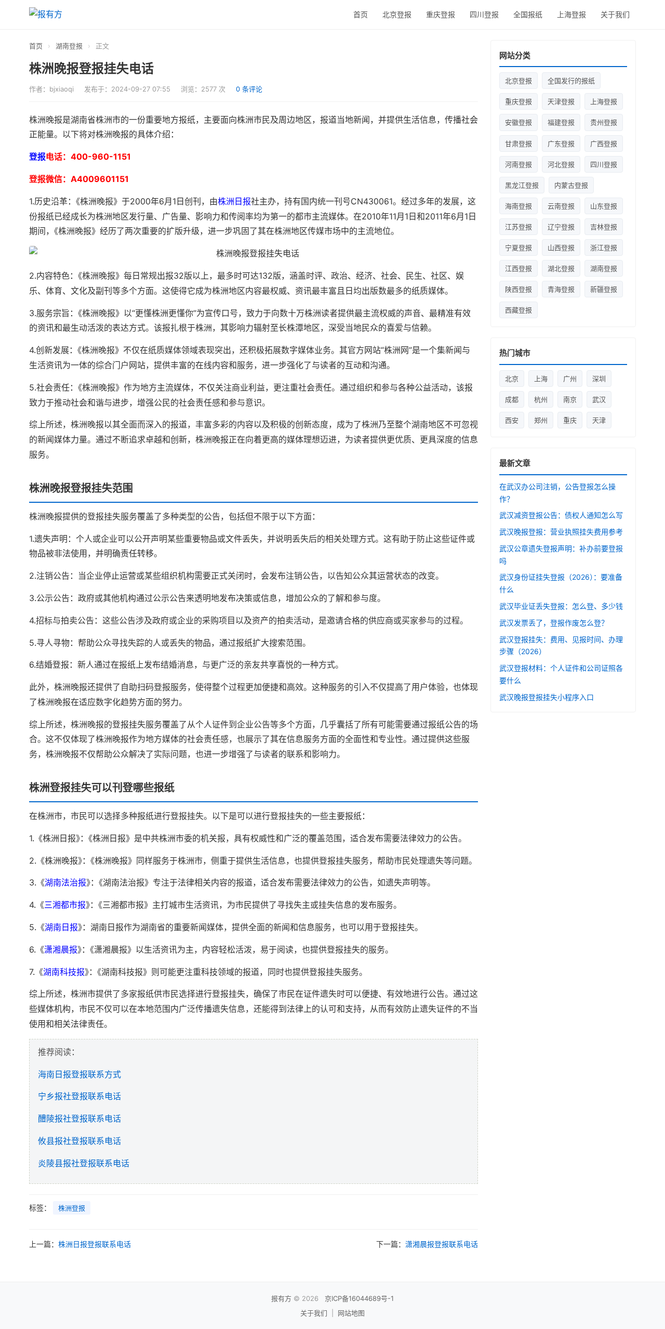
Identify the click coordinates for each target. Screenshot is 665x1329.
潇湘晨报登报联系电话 (441, 1244)
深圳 (599, 378)
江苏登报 (518, 227)
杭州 (541, 399)
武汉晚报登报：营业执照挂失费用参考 (561, 531)
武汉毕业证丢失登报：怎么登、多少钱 (561, 606)
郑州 (541, 420)
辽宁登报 (561, 227)
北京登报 (396, 14)
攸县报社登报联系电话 (79, 1141)
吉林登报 (603, 227)
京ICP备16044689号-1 (359, 1298)
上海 (541, 378)
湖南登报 (69, 46)
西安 (511, 420)
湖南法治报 (65, 882)
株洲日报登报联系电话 (94, 1244)
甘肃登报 (518, 143)
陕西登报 (518, 289)
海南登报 (518, 206)
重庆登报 (440, 14)
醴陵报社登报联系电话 (79, 1118)
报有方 (281, 1298)
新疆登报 (603, 289)
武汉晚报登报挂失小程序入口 (546, 697)
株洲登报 (71, 1208)
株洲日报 (234, 201)
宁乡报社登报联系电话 (79, 1096)
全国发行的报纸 (571, 80)
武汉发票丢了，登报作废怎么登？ (553, 622)
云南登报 (561, 206)
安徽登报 (518, 122)
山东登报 (603, 206)
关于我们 (615, 14)
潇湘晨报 (60, 949)
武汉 (599, 399)
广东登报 (561, 143)
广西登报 (603, 143)
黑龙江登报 (522, 185)
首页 (360, 14)
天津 (599, 420)
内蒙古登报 (571, 185)
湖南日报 (61, 927)
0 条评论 (249, 89)
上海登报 (571, 14)
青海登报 (561, 289)
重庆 (570, 420)
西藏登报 (518, 310)
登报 (37, 156)
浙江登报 (603, 247)
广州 (570, 378)
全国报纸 (527, 14)
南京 (570, 399)
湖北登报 (561, 268)
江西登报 (518, 268)
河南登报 (518, 164)
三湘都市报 (65, 905)
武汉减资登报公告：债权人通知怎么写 (561, 515)
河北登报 (561, 164)
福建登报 (561, 122)
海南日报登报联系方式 (79, 1074)
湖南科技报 (64, 972)
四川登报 (484, 14)
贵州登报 (603, 122)
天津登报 (561, 101)
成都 (511, 399)
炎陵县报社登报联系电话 (83, 1163)
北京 (511, 378)
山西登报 (561, 247)
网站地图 (351, 1313)
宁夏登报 (518, 247)
